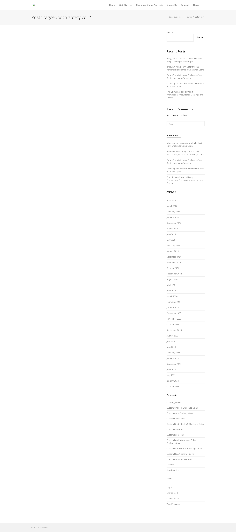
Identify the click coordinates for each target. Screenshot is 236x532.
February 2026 (173, 211)
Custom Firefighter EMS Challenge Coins (185, 424)
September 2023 (174, 330)
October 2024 (173, 268)
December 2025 (174, 223)
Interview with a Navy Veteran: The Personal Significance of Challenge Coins (185, 68)
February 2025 (173, 245)
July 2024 (171, 285)
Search (170, 32)
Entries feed (172, 493)
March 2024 (172, 296)
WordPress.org (173, 504)
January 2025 (173, 251)
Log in (169, 487)
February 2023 (173, 352)
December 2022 (174, 364)
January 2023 (173, 358)
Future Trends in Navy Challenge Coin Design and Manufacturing (184, 76)
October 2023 (173, 324)
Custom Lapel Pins (175, 434)
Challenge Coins (174, 402)
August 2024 (172, 279)
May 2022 (171, 375)
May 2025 (171, 240)
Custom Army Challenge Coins (180, 413)
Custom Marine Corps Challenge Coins (184, 448)
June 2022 (171, 369)
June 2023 (171, 347)
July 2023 (171, 341)
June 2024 (171, 290)
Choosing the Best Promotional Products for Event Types (185, 85)
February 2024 (173, 302)
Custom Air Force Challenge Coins (182, 407)
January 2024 (173, 307)
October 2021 (173, 386)
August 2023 (172, 335)
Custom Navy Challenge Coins (180, 454)
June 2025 (171, 234)
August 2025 (172, 228)
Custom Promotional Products (180, 459)
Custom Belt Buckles (176, 418)
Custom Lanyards (175, 429)
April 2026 (171, 200)
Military (170, 464)
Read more (40, 118)
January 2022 (173, 381)
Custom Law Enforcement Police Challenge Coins (181, 441)
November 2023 (174, 318)
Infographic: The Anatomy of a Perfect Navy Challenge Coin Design (184, 60)
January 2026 (173, 217)
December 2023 (174, 313)
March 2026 (172, 206)
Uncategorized (173, 470)
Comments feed (174, 498)
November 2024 (174, 262)
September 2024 (174, 273)
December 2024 (174, 256)
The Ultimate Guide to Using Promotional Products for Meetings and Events (185, 94)
